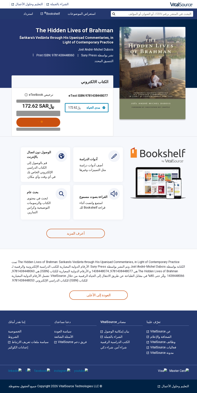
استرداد (28, 13)
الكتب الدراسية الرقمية (115, 342)
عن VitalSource (160, 331)
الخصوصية (14, 331)
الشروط (13, 337)
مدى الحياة (84, 107)
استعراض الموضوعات (81, 13)
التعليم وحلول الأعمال (28, 4)
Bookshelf (52, 13)
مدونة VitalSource (161, 353)
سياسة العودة (62, 331)
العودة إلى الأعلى (99, 295)
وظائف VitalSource (162, 342)
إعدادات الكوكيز (18, 347)
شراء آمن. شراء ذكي (113, 347)
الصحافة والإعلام (160, 337)
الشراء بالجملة (58, 4)
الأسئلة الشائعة (63, 337)
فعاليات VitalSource (162, 347)
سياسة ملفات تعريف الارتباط (29, 342)
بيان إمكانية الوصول (116, 331)
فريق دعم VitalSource (72, 342)
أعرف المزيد (76, 233)
